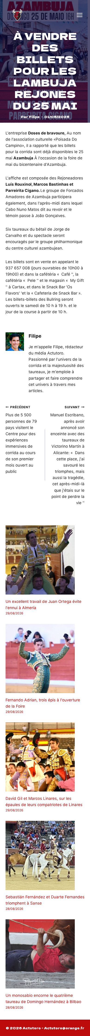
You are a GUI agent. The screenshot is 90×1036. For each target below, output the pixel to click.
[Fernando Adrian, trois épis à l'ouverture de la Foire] (45, 658)
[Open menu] (79, 15)
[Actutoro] (17, 15)
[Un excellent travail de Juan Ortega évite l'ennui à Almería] (45, 560)
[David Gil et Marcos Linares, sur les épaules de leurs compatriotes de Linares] (45, 757)
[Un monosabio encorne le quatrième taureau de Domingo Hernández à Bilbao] (45, 953)
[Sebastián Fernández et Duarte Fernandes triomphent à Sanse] (45, 855)
